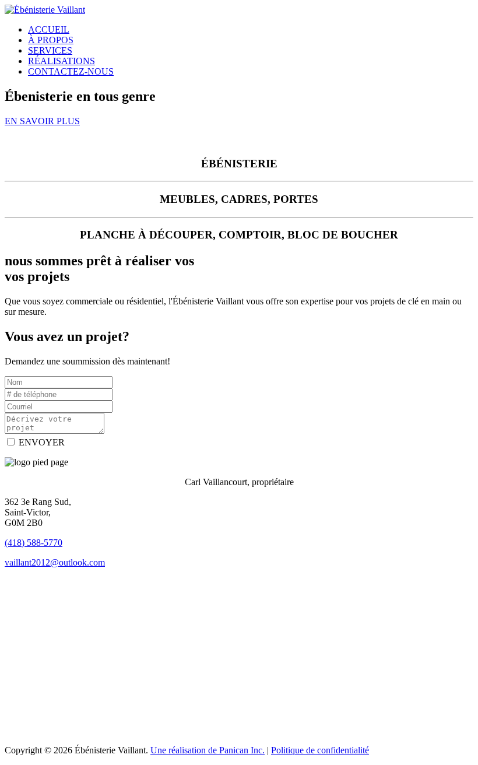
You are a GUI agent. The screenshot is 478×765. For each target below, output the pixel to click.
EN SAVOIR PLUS (42, 121)
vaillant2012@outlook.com (55, 562)
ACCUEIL (48, 29)
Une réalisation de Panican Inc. (207, 750)
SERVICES (50, 50)
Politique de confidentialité (320, 750)
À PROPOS (50, 40)
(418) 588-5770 (33, 543)
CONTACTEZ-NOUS (71, 71)
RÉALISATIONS (61, 61)
